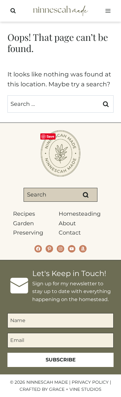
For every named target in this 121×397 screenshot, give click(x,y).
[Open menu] (108, 10)
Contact (70, 232)
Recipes (24, 213)
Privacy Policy (90, 382)
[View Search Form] (13, 10)
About (67, 223)
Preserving (28, 232)
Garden (23, 223)
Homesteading (80, 213)
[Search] (85, 194)
